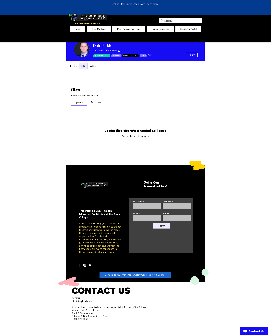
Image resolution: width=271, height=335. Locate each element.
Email (135, 213)
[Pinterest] (90, 265)
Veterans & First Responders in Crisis (90, 315)
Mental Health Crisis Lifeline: (85, 310)
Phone (166, 213)
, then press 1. (88, 313)
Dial (74, 313)
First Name (138, 201)
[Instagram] (85, 265)
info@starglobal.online (82, 301)
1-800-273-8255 (80, 318)
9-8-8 (78, 313)
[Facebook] (80, 265)
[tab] (79, 102)
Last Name (168, 201)
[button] (99, 29)
